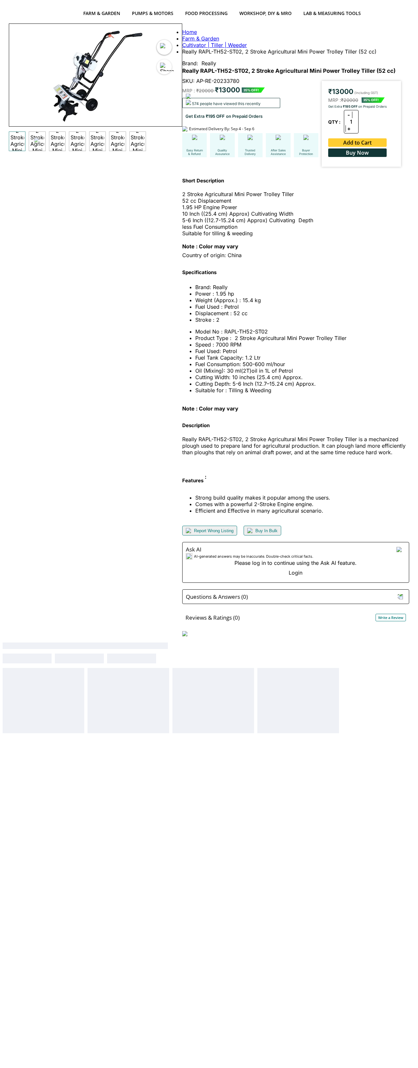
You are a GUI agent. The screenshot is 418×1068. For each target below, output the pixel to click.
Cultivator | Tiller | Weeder (214, 45)
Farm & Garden (101, 13)
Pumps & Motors (152, 13)
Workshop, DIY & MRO (265, 13)
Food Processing (206, 13)
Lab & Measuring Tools (332, 13)
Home (189, 32)
